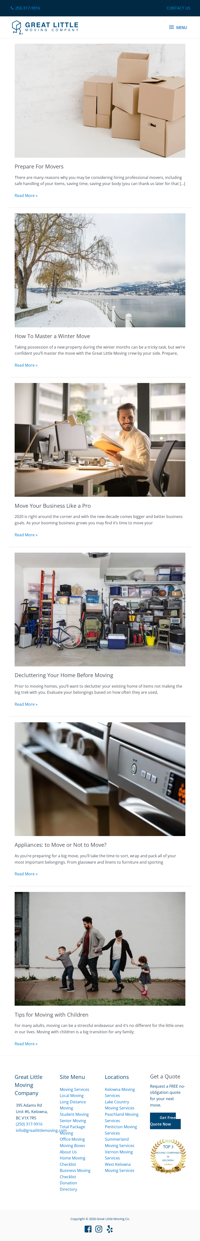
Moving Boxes (72, 1145)
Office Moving (72, 1139)
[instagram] (100, 1229)
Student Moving (74, 1114)
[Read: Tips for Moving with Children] (100, 948)
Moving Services (74, 1089)
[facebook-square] (89, 1229)
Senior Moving (73, 1120)
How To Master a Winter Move (52, 336)
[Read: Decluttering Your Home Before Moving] (100, 609)
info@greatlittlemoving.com (41, 1130)
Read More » (26, 195)
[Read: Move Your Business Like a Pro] (100, 439)
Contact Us (178, 8)
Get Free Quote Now (163, 1121)
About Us (68, 1152)
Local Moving (72, 1095)
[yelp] (111, 1229)
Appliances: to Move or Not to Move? (61, 844)
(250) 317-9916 (29, 1124)
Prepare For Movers (39, 166)
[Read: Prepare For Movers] (100, 100)
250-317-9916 (27, 8)
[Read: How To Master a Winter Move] (100, 270)
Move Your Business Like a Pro (53, 505)
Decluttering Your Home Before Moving (64, 675)
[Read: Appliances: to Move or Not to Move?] (100, 778)
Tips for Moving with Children (52, 1014)
